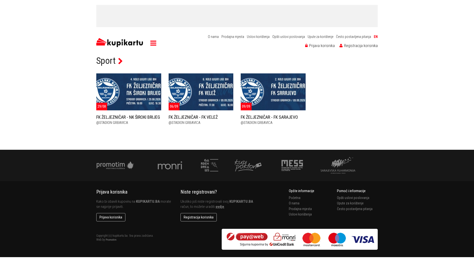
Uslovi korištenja (258, 37)
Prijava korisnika (321, 45)
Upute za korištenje (320, 37)
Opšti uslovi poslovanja (288, 37)
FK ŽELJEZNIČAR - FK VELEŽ (193, 117)
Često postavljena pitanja (353, 37)
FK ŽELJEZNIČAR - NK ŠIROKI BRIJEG (128, 117)
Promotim (111, 239)
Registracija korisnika (360, 45)
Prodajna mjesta (232, 37)
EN (376, 37)
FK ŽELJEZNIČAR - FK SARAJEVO (269, 117)
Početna (294, 198)
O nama (213, 37)
